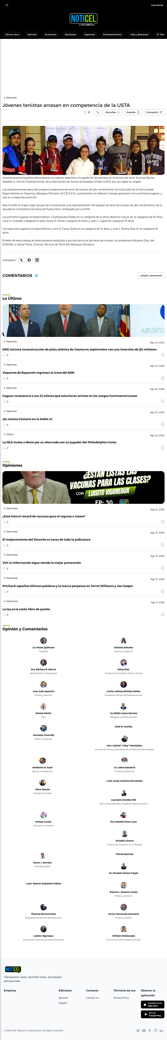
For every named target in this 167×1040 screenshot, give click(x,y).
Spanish (63, 997)
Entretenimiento (112, 34)
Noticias (32, 34)
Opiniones (70, 34)
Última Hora (12, 34)
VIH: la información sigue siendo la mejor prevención (41, 562)
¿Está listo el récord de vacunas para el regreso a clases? (43, 516)
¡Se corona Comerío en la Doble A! (27, 419)
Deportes (89, 34)
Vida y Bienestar (139, 34)
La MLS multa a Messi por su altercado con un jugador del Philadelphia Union (59, 442)
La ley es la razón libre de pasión (26, 609)
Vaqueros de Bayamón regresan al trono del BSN (38, 372)
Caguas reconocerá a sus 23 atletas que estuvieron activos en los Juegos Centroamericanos (69, 395)
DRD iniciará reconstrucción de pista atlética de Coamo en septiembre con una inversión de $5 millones (79, 349)
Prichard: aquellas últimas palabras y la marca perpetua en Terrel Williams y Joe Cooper (67, 586)
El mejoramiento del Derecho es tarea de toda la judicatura (46, 539)
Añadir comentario (151, 275)
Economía (50, 34)
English (63, 1003)
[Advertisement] (83, 63)
